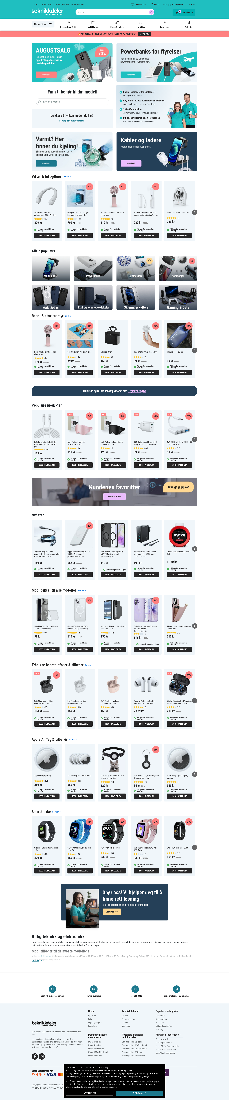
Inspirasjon (126, 1026)
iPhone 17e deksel (95, 1056)
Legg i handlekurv (47, 236)
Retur (90, 1019)
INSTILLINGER (89, 1093)
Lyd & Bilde (140, 27)
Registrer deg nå (137, 391)
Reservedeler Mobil (68, 27)
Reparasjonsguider (95, 1023)
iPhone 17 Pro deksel (96, 1049)
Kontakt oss (92, 1026)
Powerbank (164, 27)
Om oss (125, 1016)
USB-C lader (160, 1023)
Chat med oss (112, 912)
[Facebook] (35, 1056)
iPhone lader (160, 1016)
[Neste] (194, 212)
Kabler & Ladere (117, 27)
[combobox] (115, 12)
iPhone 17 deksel (94, 1042)
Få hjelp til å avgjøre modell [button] (71, 121)
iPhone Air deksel (94, 1045)
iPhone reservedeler (163, 1039)
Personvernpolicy (128, 1019)
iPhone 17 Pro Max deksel (98, 1052)
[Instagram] (42, 1056)
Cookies (125, 1023)
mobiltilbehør (45, 956)
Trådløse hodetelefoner (164, 1026)
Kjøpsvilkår (92, 1016)
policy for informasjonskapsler (88, 1076)
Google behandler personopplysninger (133, 1076)
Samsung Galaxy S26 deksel (132, 1042)
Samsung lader (161, 1019)
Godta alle (139, 1093)
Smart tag (159, 1029)
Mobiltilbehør (93, 27)
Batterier (189, 27)
